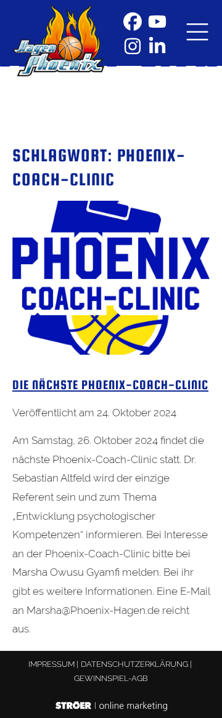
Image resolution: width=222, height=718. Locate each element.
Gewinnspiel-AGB (111, 678)
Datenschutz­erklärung (134, 664)
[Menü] (197, 33)
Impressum (51, 664)
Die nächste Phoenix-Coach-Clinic (110, 384)
